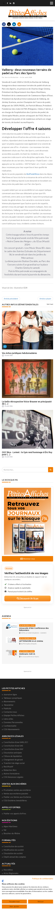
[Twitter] (4, 3)
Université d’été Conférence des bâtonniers (34, 629)
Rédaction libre (10, 770)
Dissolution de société (13, 853)
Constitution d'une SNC (13, 749)
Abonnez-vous (29, 559)
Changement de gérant (13, 759)
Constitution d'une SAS (13, 745)
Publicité (7, 708)
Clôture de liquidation (13, 756)
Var (5, 830)
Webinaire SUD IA (27, 654)
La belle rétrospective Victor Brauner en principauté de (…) (27, 402)
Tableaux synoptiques (13, 698)
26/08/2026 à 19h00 (27, 625)
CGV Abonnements (12, 729)
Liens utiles (8, 719)
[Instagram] (13, 3)
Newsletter (9, 705)
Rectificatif (8, 766)
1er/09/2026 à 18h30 (28, 638)
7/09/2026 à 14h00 (27, 651)
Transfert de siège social (14, 763)
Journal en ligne (10, 694)
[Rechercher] (50, 469)
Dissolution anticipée (13, 752)
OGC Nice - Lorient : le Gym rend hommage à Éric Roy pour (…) (27, 453)
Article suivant (45, 299)
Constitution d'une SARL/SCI (16, 742)
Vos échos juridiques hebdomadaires (19, 353)
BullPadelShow (32, 174)
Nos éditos (8, 870)
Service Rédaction (11, 77)
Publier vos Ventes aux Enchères (17, 797)
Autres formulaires (12, 773)
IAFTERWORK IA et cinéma (31, 641)
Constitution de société (14, 846)
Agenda (6, 616)
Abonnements (9, 701)
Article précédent (11, 299)
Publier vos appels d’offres (15, 813)
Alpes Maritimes (10, 826)
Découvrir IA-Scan (28, 598)
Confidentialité (10, 726)
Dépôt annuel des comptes (15, 857)
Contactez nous (10, 712)
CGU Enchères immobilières (15, 800)
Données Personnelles (13, 722)
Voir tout (50, 304)
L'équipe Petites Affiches (14, 715)
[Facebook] (7, 3)
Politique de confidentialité (42, 878)
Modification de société (14, 850)
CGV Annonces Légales (13, 777)
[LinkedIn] (10, 3)
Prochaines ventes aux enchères (17, 790)
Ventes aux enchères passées (16, 793)
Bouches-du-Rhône (12, 833)
